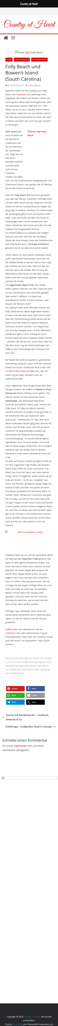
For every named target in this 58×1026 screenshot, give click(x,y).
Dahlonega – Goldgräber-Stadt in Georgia (29, 726)
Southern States (39, 60)
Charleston (21, 94)
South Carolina (22, 60)
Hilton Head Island (17, 371)
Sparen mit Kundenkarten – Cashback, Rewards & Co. (27, 717)
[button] (15, 688)
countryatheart (34, 85)
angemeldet (20, 745)
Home (9, 60)
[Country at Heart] (6, 37)
